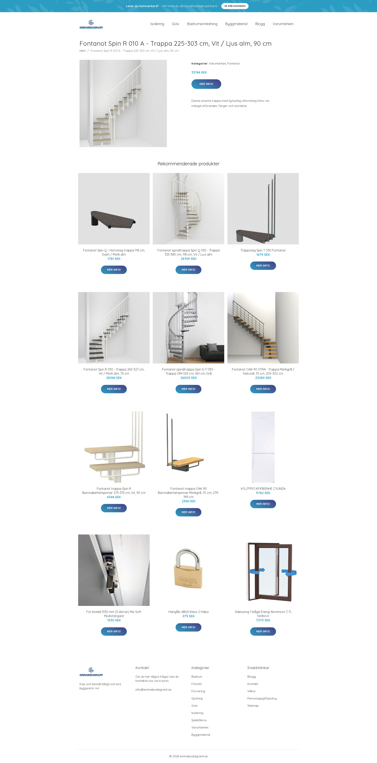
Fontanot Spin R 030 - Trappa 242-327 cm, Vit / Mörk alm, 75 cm (114, 371)
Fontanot (233, 63)
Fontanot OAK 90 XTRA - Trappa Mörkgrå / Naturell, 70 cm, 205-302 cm (263, 371)
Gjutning (197, 698)
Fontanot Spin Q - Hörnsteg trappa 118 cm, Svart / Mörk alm (114, 252)
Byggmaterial (236, 24)
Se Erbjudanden (234, 6)
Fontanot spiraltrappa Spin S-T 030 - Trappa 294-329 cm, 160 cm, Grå (188, 371)
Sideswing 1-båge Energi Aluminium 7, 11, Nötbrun (263, 614)
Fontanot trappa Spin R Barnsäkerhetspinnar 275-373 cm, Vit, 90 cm (113, 491)
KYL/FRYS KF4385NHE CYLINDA (263, 489)
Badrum (196, 676)
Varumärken (283, 24)
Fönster (196, 684)
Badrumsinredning (202, 24)
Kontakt (252, 684)
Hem (83, 51)
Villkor (251, 691)
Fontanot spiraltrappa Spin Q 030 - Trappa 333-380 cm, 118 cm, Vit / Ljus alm (188, 252)
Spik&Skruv (199, 720)
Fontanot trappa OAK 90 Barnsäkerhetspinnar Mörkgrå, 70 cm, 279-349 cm (188, 493)
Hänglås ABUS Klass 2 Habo (188, 612)
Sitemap (253, 705)
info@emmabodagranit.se (153, 689)
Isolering (157, 24)
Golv (175, 24)
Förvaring (198, 691)
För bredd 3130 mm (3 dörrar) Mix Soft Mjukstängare (113, 614)
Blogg (260, 24)
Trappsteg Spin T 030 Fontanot (263, 250)
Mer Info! (206, 84)
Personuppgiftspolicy (262, 698)
